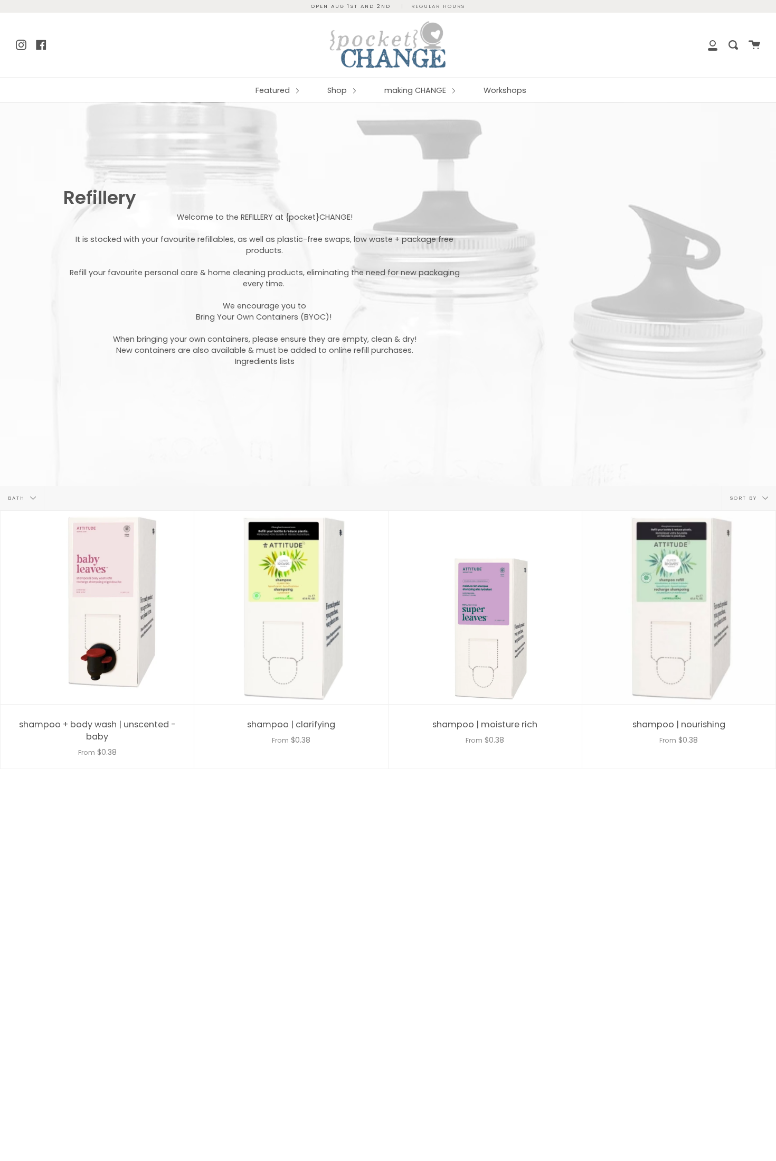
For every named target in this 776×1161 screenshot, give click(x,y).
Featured (273, 90)
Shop (338, 90)
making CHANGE (416, 90)
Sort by (745, 497)
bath (17, 497)
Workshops (505, 90)
